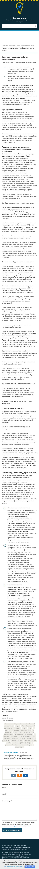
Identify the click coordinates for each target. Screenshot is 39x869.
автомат (9, 724)
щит (29, 745)
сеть (21, 740)
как (25, 728)
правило (29, 734)
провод (14, 736)
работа (7, 738)
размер (15, 738)
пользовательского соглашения (13, 866)
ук (17, 745)
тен (35, 740)
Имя (4, 787)
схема (28, 740)
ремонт (30, 738)
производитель (26, 736)
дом (18, 726)
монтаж (16, 730)
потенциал (19, 734)
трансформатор (25, 743)
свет (14, 740)
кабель (18, 728)
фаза (23, 745)
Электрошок (19, 17)
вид (22, 724)
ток (15, 743)
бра (16, 724)
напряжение (26, 730)
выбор (29, 724)
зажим (29, 726)
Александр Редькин (11, 752)
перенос (28, 732)
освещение (18, 732)
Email (4, 794)
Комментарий (7, 801)
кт (30, 728)
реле (23, 738)
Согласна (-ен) (30, 866)
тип (9, 743)
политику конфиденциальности (19, 826)
